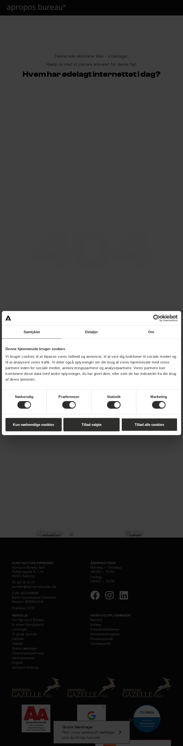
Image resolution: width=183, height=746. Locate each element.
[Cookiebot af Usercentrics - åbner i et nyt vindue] (157, 318)
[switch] (69, 405)
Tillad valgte (91, 424)
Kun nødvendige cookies (33, 424)
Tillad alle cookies (149, 424)
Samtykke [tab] (32, 332)
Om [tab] (151, 332)
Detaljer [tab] (91, 332)
